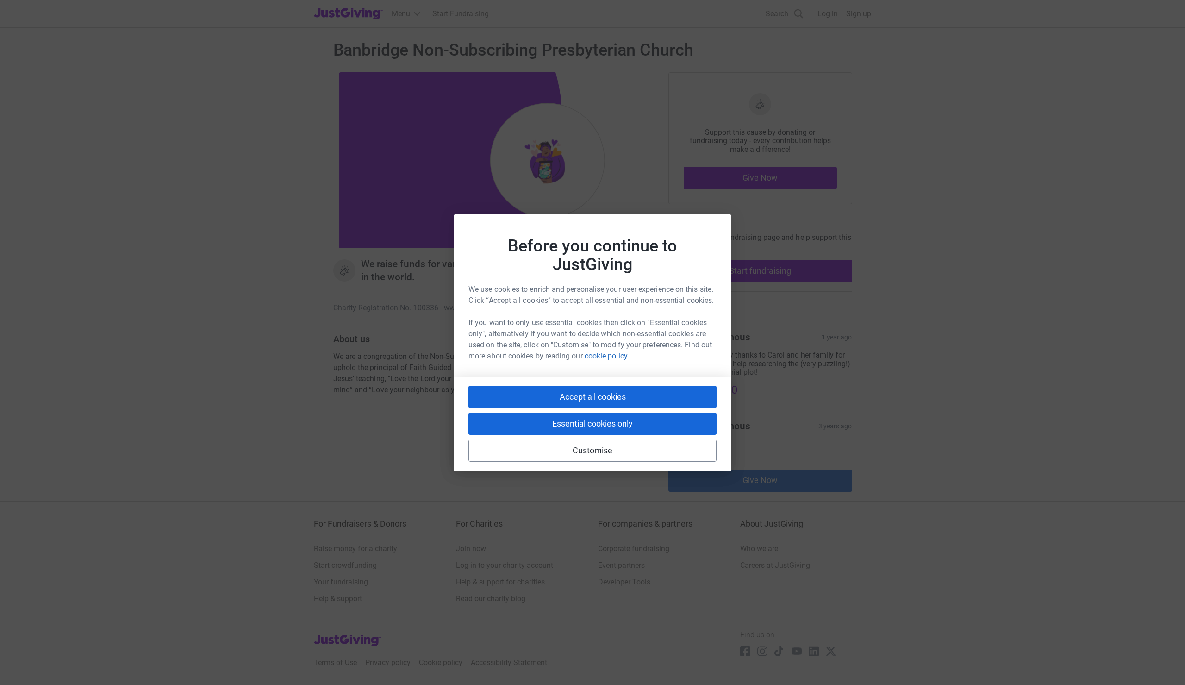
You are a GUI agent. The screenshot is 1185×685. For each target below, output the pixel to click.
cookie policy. (607, 356)
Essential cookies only (592, 423)
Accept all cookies (593, 397)
